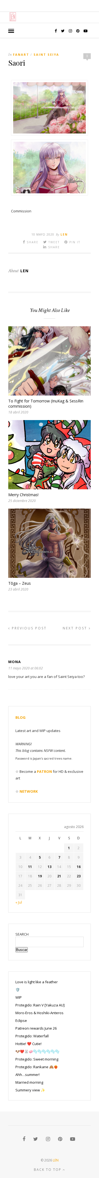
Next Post (76, 628)
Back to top (48, 1169)
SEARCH (22, 934)
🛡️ (17, 989)
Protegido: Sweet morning (36, 1059)
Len (64, 234)
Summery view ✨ (30, 1090)
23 (79, 876)
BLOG (20, 717)
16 (79, 866)
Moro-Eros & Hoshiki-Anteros (39, 1012)
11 (30, 866)
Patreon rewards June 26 (36, 1028)
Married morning (29, 1082)
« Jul (18, 902)
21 (59, 876)
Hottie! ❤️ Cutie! (28, 1043)
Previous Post (28, 628)
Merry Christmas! (23, 494)
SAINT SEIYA (46, 54)
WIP (18, 997)
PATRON (44, 771)
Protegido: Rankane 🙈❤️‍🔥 (36, 1066)
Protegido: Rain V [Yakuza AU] (40, 1005)
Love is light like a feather (36, 981)
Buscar (21, 950)
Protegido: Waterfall (32, 1035)
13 (49, 866)
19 (40, 876)
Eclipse (21, 1020)
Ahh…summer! (27, 1074)
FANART (21, 54)
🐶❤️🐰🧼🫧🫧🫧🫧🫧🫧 (37, 1051)
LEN (56, 1160)
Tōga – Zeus (19, 583)
